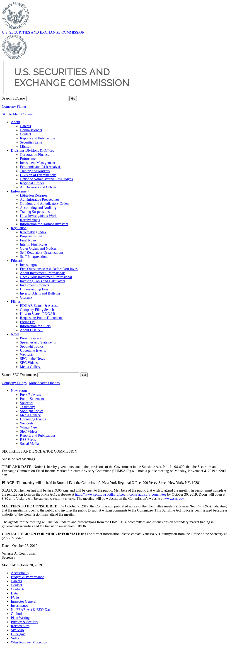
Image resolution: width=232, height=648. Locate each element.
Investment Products (34, 285)
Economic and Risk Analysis (40, 167)
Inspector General (23, 601)
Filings (16, 301)
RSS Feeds (28, 439)
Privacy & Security (24, 622)
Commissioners (31, 130)
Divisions (17, 150)
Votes (15, 638)
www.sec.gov (174, 498)
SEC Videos (29, 363)
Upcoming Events (33, 350)
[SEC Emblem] (15, 28)
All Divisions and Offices (38, 187)
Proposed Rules (31, 236)
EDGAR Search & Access (39, 305)
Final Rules (28, 240)
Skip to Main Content (17, 114)
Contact (25, 134)
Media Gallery (30, 367)
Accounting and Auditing (38, 208)
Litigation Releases (33, 195)
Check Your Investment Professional (46, 277)
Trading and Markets (35, 171)
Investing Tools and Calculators (42, 281)
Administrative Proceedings (39, 199)
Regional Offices (32, 183)
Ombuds (17, 614)
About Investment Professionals (42, 273)
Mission (25, 146)
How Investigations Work (38, 216)
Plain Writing (20, 618)
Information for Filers (35, 326)
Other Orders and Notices (38, 248)
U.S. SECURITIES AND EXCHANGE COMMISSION (43, 32)
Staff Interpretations (34, 256)
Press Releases (30, 338)
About (15, 122)
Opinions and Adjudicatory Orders (44, 203)
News (15, 334)
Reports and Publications (38, 138)
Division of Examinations (38, 175)
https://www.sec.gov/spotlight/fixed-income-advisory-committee (120, 494)
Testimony (27, 407)
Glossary (26, 297)
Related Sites (20, 626)
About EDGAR (31, 330)
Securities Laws (31, 142)
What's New (29, 427)
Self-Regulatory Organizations (41, 252)
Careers (25, 126)
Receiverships (30, 220)
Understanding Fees (34, 289)
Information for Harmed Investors (44, 224)
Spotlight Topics (31, 346)
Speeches (26, 403)
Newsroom (19, 390)
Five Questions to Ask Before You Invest (49, 269)
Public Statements (32, 399)
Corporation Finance (34, 154)
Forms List (27, 322)
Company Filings (14, 106)
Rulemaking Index (33, 232)
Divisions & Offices (39, 150)
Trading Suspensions (35, 212)
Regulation (19, 228)
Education (18, 261)
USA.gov (18, 634)
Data (14, 593)
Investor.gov (29, 265)
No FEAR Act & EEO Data (31, 609)
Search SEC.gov (14, 98)
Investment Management (37, 163)
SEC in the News (32, 359)
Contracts (17, 589)
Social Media (29, 444)
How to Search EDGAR (37, 314)
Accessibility (20, 573)
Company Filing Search (37, 310)
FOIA (15, 597)
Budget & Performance (27, 577)
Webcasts (26, 354)
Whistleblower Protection (29, 642)
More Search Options (44, 383)
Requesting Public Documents (41, 318)
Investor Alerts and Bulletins (40, 293)
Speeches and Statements (38, 342)
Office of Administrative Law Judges (46, 179)
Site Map (17, 630)
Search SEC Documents (19, 375)
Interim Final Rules (33, 244)
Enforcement (29, 159)
